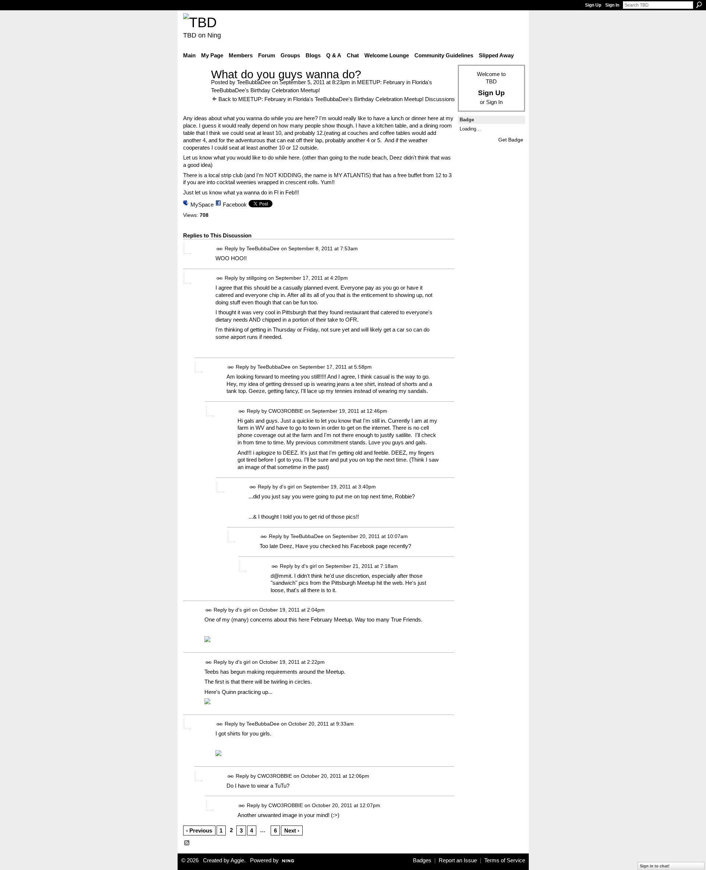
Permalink (219, 249)
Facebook (235, 204)
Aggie (237, 860)
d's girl (287, 487)
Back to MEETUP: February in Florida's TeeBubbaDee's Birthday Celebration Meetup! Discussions (336, 99)
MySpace (202, 204)
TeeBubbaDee (254, 82)
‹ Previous (199, 830)
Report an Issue (458, 860)
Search (699, 4)
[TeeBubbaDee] (195, 88)
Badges (422, 860)
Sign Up (593, 5)
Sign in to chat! (655, 866)
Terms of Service (504, 860)
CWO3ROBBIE (285, 411)
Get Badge (510, 140)
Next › (291, 830)
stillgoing (256, 278)
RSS (187, 843)
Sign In (612, 5)
